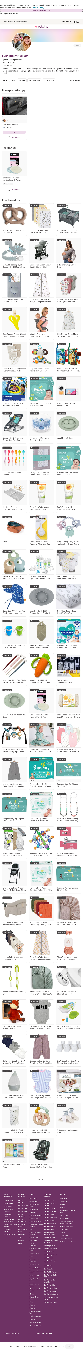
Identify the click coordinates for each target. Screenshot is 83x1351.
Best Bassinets (49, 1229)
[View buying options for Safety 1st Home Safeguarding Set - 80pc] (68, 665)
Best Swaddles (48, 1269)
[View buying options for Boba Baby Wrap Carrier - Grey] (68, 250)
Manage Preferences (42, 10)
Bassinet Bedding (35, 1221)
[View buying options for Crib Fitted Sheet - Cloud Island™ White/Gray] (68, 596)
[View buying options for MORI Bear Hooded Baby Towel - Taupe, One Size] (41, 631)
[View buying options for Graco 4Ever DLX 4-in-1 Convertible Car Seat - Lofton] (41, 1150)
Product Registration (66, 1226)
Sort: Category (75, 80)
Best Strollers (48, 1266)
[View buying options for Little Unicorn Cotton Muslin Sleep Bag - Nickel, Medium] (14, 769)
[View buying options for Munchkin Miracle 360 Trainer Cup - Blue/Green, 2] (14, 631)
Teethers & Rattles (35, 1322)
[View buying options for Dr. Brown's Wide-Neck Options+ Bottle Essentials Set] (41, 562)
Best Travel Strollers (50, 1288)
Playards (32, 1305)
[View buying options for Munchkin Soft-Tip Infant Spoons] (14, 458)
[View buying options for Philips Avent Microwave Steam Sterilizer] (41, 423)
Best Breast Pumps (50, 1238)
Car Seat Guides (49, 1200)
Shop (32, 1194)
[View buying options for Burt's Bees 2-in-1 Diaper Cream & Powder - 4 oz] (68, 492)
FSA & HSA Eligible (36, 1215)
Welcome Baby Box (10, 1234)
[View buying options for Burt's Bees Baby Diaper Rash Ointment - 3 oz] (41, 492)
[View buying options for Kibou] (14, 527)
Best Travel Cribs (49, 1285)
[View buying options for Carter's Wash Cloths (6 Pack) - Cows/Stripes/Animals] (14, 354)
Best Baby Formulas (50, 1217)
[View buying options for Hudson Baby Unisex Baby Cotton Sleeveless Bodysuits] (68, 735)
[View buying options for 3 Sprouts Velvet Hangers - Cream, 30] (68, 1115)
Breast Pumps (34, 1238)
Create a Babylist (9, 1200)
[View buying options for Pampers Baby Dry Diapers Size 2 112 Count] (41, 389)
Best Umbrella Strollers (51, 1294)
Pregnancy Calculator (50, 1302)
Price (5, 80)
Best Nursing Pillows (50, 1255)
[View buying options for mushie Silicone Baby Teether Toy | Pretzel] (14, 215)
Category (22, 80)
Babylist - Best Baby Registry (41, 26)
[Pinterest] (20, 1338)
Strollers (32, 1319)
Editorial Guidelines (66, 1239)
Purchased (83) (49, 80)
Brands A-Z (33, 1212)
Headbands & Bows (36, 1276)
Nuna (31, 1302)
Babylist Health (23, 1208)
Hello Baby (21, 1234)
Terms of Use (64, 1215)
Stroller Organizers (35, 1316)
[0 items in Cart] (79, 27)
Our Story (21, 1240)
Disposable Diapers (36, 1268)
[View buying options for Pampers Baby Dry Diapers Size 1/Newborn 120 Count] (41, 769)
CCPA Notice (64, 1229)
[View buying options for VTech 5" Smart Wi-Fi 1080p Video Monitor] (68, 389)
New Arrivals (33, 1198)
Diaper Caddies (34, 1265)
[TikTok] (5, 1338)
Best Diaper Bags (49, 1246)
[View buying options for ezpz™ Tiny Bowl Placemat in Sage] (14, 700)
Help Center (63, 1198)
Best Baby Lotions (50, 1220)
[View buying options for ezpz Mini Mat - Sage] (68, 423)
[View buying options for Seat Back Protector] (14, 105)
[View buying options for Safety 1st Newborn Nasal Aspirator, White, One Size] (41, 527)
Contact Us (63, 1201)
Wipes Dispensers (35, 1325)
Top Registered (34, 1209)
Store (13, 80)
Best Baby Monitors (50, 1223)
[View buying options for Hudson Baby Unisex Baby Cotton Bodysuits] (14, 942)
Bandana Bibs (34, 1218)
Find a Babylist (8, 1203)
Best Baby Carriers (50, 1211)
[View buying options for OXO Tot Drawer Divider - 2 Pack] (14, 1150)
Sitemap (62, 1232)
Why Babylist (8, 1206)
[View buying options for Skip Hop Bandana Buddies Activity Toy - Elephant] (41, 354)
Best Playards (48, 1258)
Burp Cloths (33, 1241)
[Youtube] (29, 1338)
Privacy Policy (38, 8)
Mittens (32, 1294)
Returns (62, 1207)
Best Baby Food (49, 1214)
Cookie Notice (64, 1235)
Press (20, 1243)
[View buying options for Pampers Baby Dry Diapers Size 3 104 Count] (68, 769)
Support (64, 1194)
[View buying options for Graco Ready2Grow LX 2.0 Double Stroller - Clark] (41, 250)
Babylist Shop (22, 1211)
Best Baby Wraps (49, 1226)
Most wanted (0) (34, 80)
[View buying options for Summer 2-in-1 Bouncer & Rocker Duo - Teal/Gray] (14, 423)
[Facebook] (15, 1338)
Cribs (31, 1257)
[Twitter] (24, 1338)
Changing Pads (34, 1254)
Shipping (62, 1204)
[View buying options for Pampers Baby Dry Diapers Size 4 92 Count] (14, 804)
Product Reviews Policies (68, 1242)
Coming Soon (34, 1201)
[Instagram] (10, 1338)
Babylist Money (23, 1205)
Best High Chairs (49, 1252)
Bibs (31, 1229)
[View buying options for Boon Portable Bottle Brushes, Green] (14, 977)
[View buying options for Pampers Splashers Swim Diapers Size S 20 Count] (68, 631)
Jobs (19, 1237)
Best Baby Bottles (49, 1208)
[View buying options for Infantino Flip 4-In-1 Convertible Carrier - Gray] (41, 319)
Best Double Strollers (50, 1249)
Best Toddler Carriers (50, 1272)
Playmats (32, 1308)
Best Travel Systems (50, 1291)
